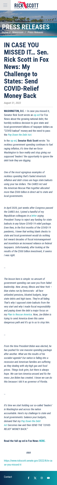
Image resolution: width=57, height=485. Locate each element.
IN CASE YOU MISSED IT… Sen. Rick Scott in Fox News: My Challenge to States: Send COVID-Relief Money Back (26, 70)
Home (5, 32)
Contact (8, 476)
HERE (42, 440)
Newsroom (17, 32)
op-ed (37, 115)
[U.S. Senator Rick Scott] (26, 5)
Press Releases (26, 27)
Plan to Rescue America (20, 314)
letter (34, 215)
